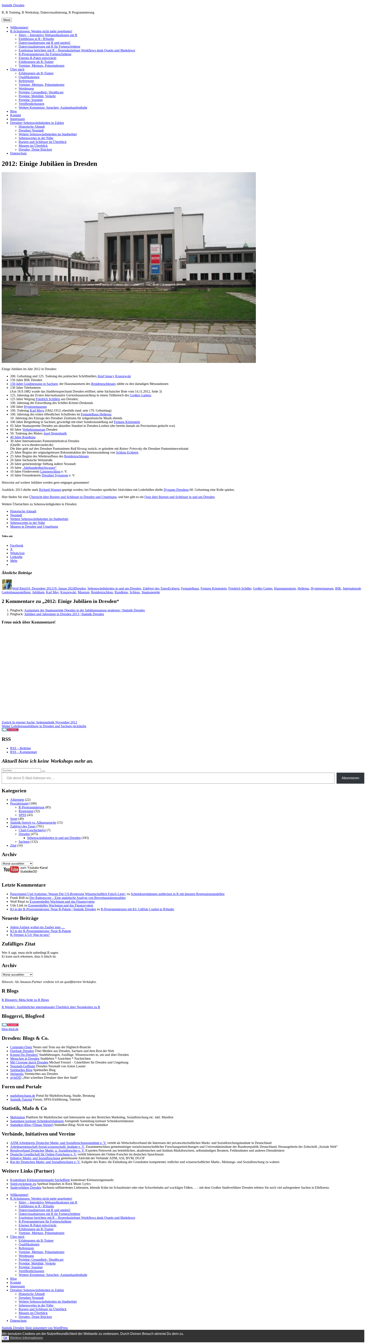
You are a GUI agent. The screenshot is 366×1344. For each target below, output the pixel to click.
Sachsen (24, 841)
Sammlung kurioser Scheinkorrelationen (37, 1121)
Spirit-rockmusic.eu (23, 1184)
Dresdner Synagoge (55, 475)
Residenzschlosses (103, 384)
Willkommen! (19, 27)
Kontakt (15, 115)
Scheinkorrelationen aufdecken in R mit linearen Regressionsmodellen (178, 894)
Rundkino (121, 592)
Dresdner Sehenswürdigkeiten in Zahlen (37, 123)
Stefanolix (17, 1074)
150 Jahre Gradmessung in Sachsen (34, 384)
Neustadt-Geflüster (22, 1066)
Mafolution (17, 1117)
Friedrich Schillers (48, 399)
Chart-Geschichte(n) (32, 830)
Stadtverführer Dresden (25, 1187)
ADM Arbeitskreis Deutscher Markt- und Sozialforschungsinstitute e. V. (58, 1143)
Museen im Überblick (33, 145)
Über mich (17, 69)
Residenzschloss (102, 592)
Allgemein (17, 799)
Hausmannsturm (285, 588)
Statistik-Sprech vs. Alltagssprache (33, 822)
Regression (26, 811)
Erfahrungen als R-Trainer (36, 62)
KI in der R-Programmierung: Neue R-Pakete (40, 931)
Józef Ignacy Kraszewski (114, 376)
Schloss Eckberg (127, 452)
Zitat (13, 845)
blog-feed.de (10, 1029)
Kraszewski (68, 592)
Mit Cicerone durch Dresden (29, 1062)
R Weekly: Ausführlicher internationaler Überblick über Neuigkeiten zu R (51, 1007)
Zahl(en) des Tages (155, 588)
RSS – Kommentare (23, 752)
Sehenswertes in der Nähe (36, 138)
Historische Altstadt (32, 126)
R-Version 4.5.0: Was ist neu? (30, 935)
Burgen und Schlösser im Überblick (43, 142)
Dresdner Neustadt (31, 130)
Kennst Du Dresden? (24, 1055)
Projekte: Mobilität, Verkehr (37, 96)
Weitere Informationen (26, 1338)
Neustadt (16, 515)
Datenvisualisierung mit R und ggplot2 (44, 42)
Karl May (52, 592)
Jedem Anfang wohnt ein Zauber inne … (37, 927)
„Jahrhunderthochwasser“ (39, 467)
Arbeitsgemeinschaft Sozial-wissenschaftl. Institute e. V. (47, 1146)
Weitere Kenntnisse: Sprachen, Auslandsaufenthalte (53, 107)
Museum (83, 592)
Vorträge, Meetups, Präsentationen (41, 65)
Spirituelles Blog (21, 1070)
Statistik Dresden (13, 5)
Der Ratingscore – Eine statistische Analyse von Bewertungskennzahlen (77, 898)
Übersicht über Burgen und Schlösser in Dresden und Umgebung (72, 497)
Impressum (17, 119)
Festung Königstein (127, 422)
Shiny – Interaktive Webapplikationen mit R (48, 35)
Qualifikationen (29, 77)
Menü (6, 20)
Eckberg (173, 588)
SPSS (22, 815)
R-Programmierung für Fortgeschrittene (45, 54)
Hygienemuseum (35, 406)
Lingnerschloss (50, 471)
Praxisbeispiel (19, 803)
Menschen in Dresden (24, 1058)
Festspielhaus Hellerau (96, 414)
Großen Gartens (140, 395)
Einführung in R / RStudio (36, 39)
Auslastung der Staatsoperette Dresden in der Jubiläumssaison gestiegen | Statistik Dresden (84, 610)
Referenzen (26, 81)
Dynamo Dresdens (176, 490)
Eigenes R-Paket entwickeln (37, 58)
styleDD (15, 1077)
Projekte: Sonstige (31, 100)
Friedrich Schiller (239, 588)
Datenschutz (18, 153)
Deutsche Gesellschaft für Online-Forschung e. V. (43, 1154)
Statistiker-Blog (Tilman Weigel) (31, 1125)
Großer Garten (262, 588)
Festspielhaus (190, 588)
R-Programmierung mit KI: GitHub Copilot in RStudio (137, 909)
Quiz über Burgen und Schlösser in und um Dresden (179, 497)
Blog (13, 111)
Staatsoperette (150, 592)
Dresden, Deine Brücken (35, 149)
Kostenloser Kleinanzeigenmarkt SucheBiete (40, 1180)
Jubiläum (38, 592)
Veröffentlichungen (31, 104)
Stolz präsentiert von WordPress (46, 1328)
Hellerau (303, 588)
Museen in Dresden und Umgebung (34, 526)
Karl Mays (37, 410)
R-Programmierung (31, 807)
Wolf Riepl (19, 588)
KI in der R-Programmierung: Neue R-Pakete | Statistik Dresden (53, 909)
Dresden (80, 588)
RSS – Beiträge (20, 748)
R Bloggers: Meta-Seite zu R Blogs (25, 1000)
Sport (13, 819)
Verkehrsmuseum (33, 429)
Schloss (135, 592)
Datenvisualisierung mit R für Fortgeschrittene (49, 46)
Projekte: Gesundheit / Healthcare (41, 92)
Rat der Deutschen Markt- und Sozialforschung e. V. (45, 1162)
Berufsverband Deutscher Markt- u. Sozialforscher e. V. (47, 1150)
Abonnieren (350, 778)
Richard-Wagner (50, 490)
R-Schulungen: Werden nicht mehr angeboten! (41, 31)
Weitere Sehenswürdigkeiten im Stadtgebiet (48, 134)
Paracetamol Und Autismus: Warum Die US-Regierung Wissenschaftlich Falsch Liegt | (68, 894)
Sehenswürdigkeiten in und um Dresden (114, 588)
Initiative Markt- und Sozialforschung (35, 1158)
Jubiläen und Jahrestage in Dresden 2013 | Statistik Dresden (64, 614)
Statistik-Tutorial (21, 1099)
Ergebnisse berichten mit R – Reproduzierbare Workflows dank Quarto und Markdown (77, 50)
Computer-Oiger (21, 1047)
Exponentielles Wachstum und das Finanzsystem (62, 901)
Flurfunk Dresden (22, 1051)
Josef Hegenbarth (55, 433)
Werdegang (26, 88)
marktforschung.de (22, 1095)
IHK (338, 588)
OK (5, 1338)
